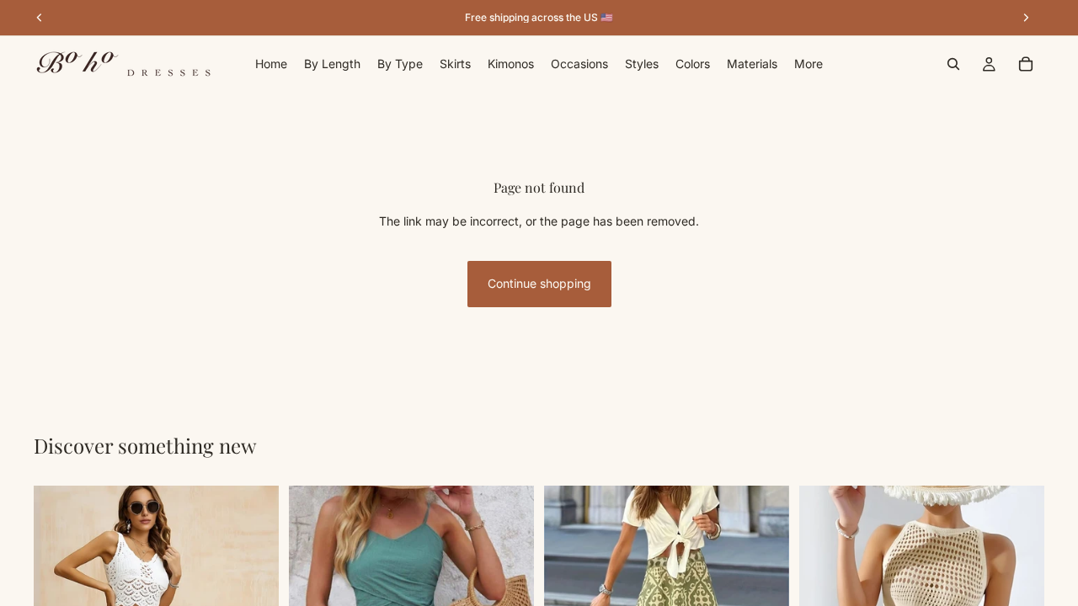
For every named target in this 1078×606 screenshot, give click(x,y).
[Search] (953, 63)
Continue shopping (539, 283)
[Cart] (1025, 63)
